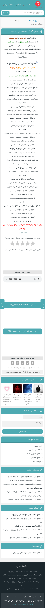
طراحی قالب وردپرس (25, 604)
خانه (41, 21)
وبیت (14, 604)
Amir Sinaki (27, 372)
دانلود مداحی (36, 457)
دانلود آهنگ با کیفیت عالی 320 (21, 305)
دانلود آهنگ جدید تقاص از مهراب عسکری (25, 537)
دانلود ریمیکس (35, 450)
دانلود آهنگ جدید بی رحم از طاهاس (27, 526)
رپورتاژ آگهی (36, 461)
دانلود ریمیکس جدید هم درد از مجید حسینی (24, 480)
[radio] (32, 244)
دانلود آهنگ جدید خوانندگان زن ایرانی (26, 553)
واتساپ (17, 363)
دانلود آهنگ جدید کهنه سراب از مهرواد (26, 515)
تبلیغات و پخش (8, 5)
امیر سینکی (17, 372)
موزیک (35, 21)
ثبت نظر (22, 431)
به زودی (37, 446)
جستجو (5, 13)
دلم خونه (9, 372)
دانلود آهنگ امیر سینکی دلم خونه (24, 31)
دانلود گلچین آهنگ (33, 454)
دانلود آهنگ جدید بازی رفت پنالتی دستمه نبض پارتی (22, 575)
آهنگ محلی (26, 5)
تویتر (27, 363)
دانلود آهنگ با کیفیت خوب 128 (21, 331)
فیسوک (32, 363)
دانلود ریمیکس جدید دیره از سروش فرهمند (24, 499)
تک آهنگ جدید (25, 21)
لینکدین (22, 363)
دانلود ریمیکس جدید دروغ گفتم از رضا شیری (24, 476)
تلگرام (12, 363)
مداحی (18, 5)
